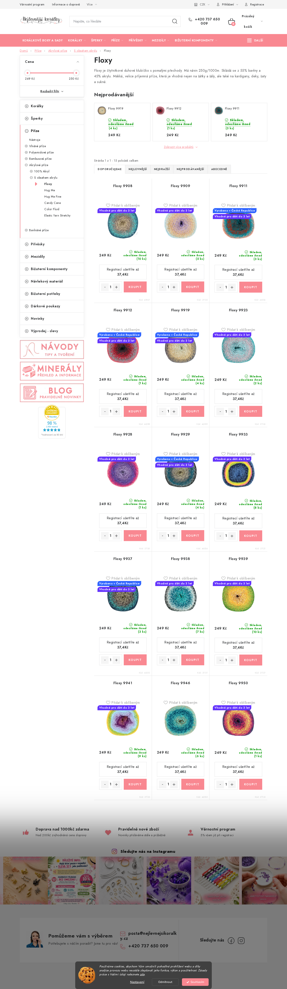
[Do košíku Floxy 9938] (192, 659)
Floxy (48, 184)
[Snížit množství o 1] (105, 287)
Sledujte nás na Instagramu (147, 851)
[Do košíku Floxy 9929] (192, 535)
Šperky (37, 118)
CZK (202, 4)
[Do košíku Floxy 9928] (135, 535)
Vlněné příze (37, 146)
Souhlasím (197, 982)
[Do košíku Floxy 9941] (135, 784)
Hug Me (49, 190)
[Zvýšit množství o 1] (116, 287)
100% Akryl (41, 171)
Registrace (257, 4)
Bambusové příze (40, 159)
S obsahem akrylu (45, 178)
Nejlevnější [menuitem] (138, 169)
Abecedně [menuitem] (219, 169)
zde (142, 974)
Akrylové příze (38, 165)
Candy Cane (52, 203)
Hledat (175, 21)
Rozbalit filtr (49, 91)
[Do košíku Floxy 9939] (250, 660)
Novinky (37, 318)
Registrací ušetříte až (123, 272)
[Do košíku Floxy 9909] (192, 286)
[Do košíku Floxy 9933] (250, 535)
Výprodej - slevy (44, 331)
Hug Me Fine (52, 196)
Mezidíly (38, 256)
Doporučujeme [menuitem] (110, 169)
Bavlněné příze (39, 230)
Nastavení (137, 982)
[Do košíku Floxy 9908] (135, 286)
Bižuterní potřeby (45, 293)
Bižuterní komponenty (49, 269)
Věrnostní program (32, 4)
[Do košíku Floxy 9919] (192, 411)
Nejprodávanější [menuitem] (190, 169)
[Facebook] (231, 940)
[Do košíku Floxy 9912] (135, 411)
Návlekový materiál (47, 281)
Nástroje (34, 140)
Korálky (37, 106)
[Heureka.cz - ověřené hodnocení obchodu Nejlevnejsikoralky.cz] (52, 421)
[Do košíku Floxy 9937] (135, 659)
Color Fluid (51, 209)
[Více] (255, 40)
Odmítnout (165, 982)
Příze (35, 130)
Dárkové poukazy (45, 306)
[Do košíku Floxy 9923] (250, 411)
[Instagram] (241, 940)
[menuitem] (42, 40)
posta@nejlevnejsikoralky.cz (148, 935)
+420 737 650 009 (207, 21)
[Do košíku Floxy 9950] (250, 784)
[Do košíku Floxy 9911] (250, 287)
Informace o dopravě (66, 4)
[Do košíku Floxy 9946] (192, 784)
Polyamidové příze (41, 152)
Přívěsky (38, 244)
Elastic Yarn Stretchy (57, 215)
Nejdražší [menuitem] (162, 169)
